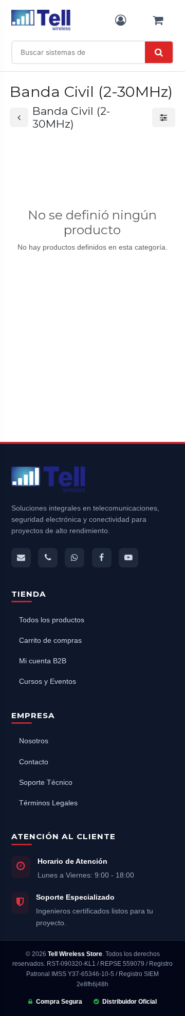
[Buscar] (159, 52)
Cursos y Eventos (47, 681)
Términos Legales (48, 803)
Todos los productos (51, 620)
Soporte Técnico (45, 782)
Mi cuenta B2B (42, 661)
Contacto (33, 762)
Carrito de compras (50, 640)
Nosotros (33, 741)
